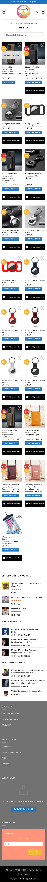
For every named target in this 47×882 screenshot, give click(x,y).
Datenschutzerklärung (11, 752)
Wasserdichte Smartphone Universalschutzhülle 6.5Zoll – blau (10, 540)
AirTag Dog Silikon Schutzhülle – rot (9, 281)
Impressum (7, 746)
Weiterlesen (8, 82)
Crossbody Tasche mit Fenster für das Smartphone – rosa (33, 487)
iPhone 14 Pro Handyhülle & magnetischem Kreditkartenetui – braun (11, 70)
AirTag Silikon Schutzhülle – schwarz (35, 381)
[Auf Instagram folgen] (32, 2)
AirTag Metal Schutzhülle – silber (34, 231)
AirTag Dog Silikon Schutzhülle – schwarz (33, 125)
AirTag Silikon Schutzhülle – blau (35, 281)
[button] (4, 12)
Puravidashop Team (10, 713)
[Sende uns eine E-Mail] (35, 2)
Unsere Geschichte (10, 719)
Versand (5, 763)
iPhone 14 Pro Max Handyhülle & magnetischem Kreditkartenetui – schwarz (32, 71)
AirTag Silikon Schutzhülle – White (12, 381)
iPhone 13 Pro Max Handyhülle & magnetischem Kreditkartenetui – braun (11, 433)
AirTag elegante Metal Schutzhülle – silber (10, 231)
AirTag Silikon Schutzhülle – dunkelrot (35, 331)
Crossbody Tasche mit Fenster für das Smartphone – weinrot (10, 487)
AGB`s (5, 758)
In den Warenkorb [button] (33, 82)
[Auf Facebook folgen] (30, 2)
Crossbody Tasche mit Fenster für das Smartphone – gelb (33, 432)
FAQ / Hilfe (7, 725)
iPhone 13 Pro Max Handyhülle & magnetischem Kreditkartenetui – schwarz (9, 178)
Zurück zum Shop (23, 809)
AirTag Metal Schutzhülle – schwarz (11, 125)
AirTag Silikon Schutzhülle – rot (12, 331)
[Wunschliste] (37, 11)
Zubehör (19, 23)
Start (12, 23)
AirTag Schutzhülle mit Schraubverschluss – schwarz (33, 176)
